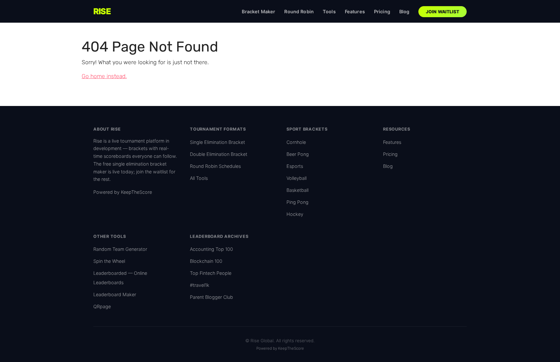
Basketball (297, 190)
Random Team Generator (120, 249)
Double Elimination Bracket (218, 154)
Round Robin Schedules (215, 166)
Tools (329, 11)
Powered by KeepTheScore (122, 192)
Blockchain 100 (206, 261)
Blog (404, 11)
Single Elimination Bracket (217, 142)
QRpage (102, 306)
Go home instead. (104, 76)
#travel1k (199, 285)
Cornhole (296, 142)
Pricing (382, 11)
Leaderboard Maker (114, 294)
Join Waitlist (443, 11)
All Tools (199, 178)
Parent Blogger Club (211, 297)
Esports (294, 166)
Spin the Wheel (109, 261)
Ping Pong (297, 202)
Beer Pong (297, 154)
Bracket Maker (258, 11)
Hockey (294, 214)
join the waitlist (152, 171)
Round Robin (299, 11)
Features (355, 11)
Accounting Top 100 (211, 249)
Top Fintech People (210, 273)
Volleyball (296, 178)
